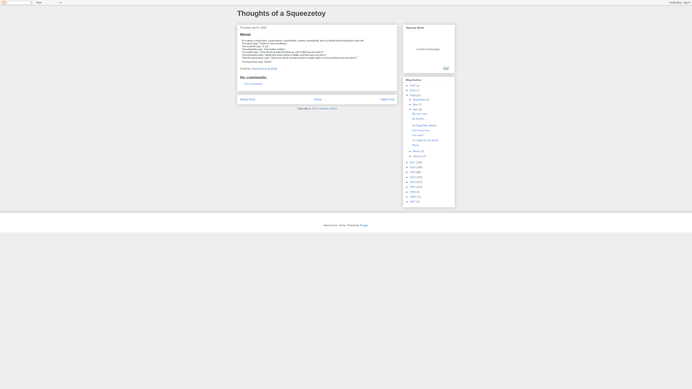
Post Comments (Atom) (324, 108)
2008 (413, 196)
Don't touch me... (422, 130)
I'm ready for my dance (425, 140)
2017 (413, 162)
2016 (413, 167)
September (419, 99)
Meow (415, 145)
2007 (413, 201)
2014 (413, 177)
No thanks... (419, 118)
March (417, 151)
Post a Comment (253, 83)
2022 (413, 85)
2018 (413, 95)
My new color (419, 113)
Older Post (387, 99)
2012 (413, 186)
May (415, 104)
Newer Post (247, 99)
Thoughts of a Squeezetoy (281, 13)
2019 (413, 90)
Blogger (364, 225)
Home (318, 99)
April (416, 109)
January (418, 156)
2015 (413, 172)
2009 (413, 191)
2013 (413, 182)
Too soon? (418, 135)
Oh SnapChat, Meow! (424, 125)
